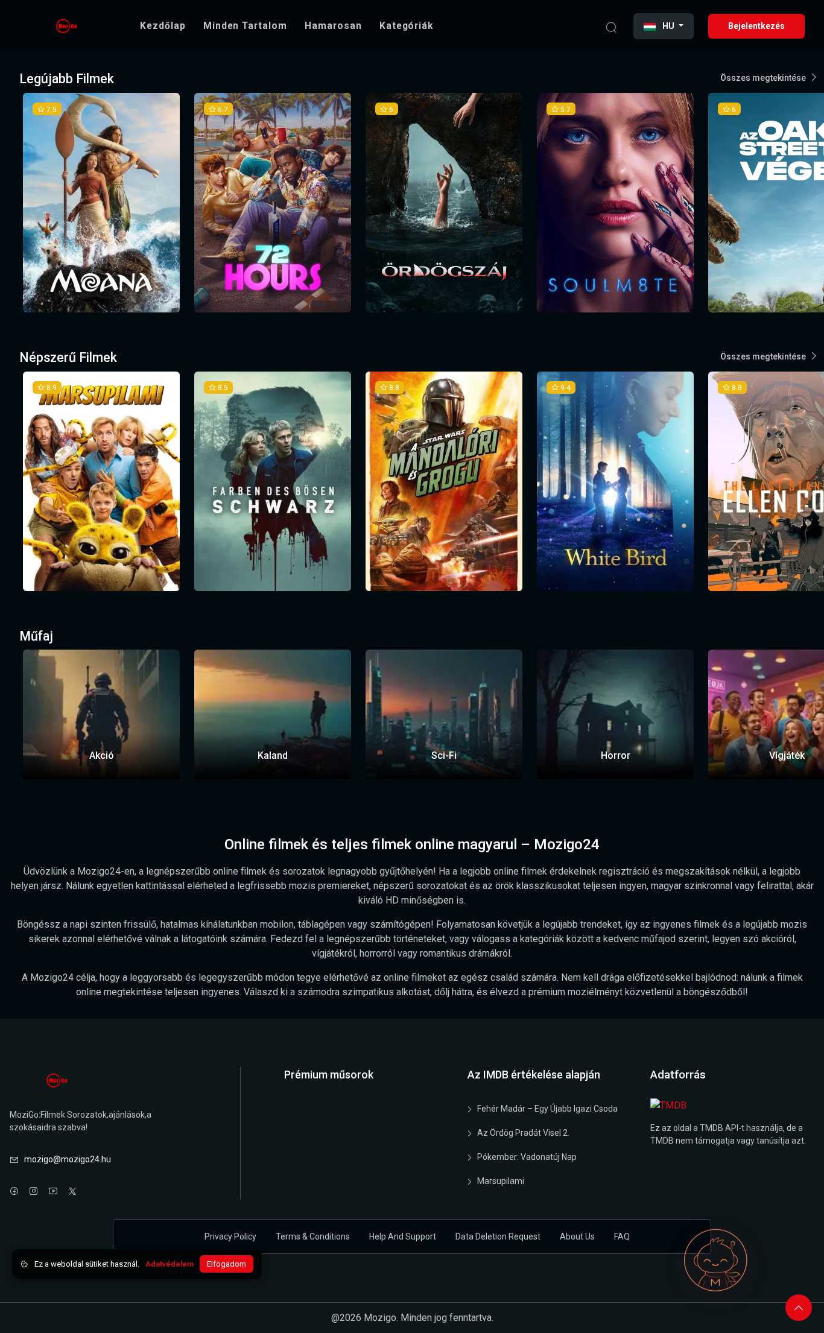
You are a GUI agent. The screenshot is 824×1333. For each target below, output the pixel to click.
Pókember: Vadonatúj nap (527, 1157)
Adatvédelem (169, 1263)
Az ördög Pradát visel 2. (523, 1133)
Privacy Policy (230, 1236)
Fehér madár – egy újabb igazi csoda (547, 1108)
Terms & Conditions (313, 1236)
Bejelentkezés (756, 26)
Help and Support (402, 1236)
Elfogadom (226, 1263)
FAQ (622, 1236)
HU (668, 26)
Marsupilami (500, 1181)
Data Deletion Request (497, 1236)
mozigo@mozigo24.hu (67, 1159)
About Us (577, 1236)
